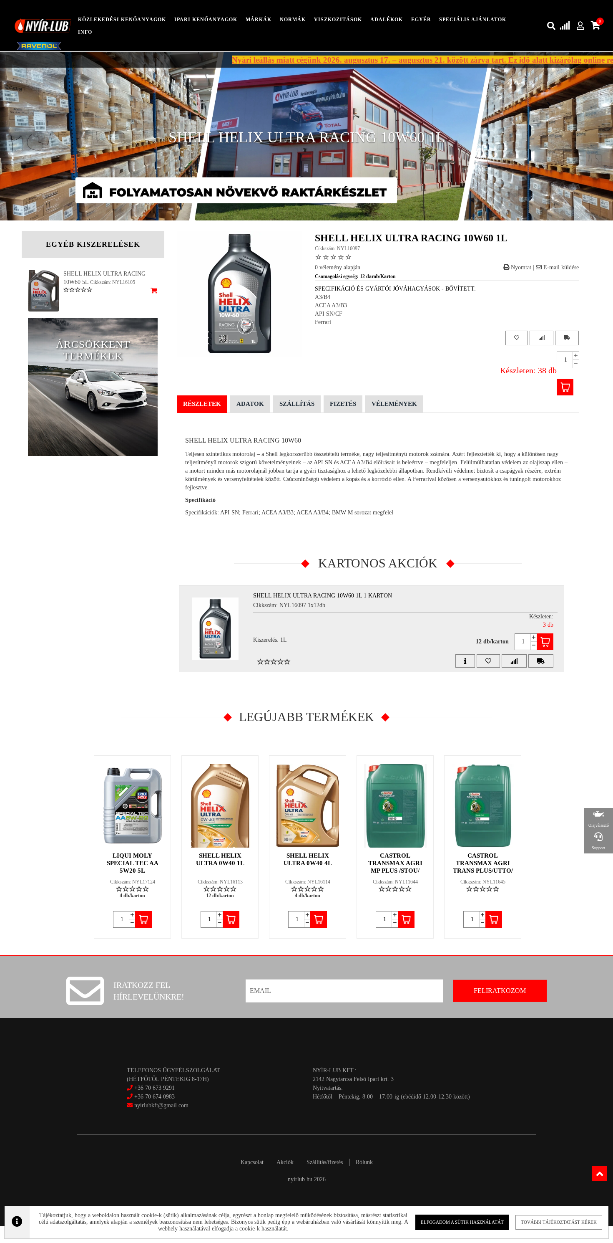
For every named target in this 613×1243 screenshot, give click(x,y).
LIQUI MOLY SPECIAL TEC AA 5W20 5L (132, 863)
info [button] (85, 32)
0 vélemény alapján (337, 267)
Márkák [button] (258, 20)
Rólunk (364, 1162)
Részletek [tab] (202, 403)
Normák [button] (293, 20)
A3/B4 (322, 297)
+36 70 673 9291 (154, 1088)
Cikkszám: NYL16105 (112, 282)
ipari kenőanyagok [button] (205, 20)
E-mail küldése (560, 267)
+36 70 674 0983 (154, 1097)
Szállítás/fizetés (324, 1162)
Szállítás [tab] (296, 403)
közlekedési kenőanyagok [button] (122, 20)
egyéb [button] (421, 20)
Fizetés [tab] (343, 403)
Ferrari (323, 322)
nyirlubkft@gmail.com (160, 1105)
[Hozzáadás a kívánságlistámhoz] (516, 338)
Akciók (285, 1162)
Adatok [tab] (250, 403)
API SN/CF (328, 314)
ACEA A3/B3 (331, 305)
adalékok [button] (386, 20)
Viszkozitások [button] (338, 20)
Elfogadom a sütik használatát (462, 1222)
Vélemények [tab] (394, 403)
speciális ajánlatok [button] (472, 20)
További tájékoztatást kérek (559, 1222)
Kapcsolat (252, 1162)
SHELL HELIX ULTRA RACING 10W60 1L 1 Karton (322, 595)
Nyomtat (520, 267)
